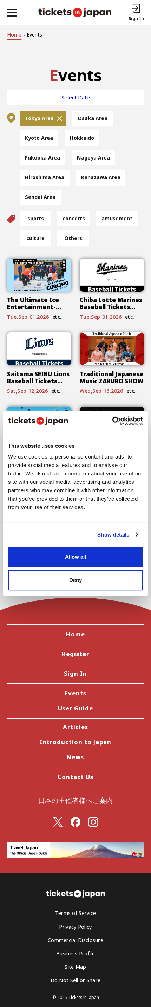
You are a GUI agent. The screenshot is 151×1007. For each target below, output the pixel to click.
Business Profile (75, 953)
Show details (113, 535)
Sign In (75, 673)
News (75, 757)
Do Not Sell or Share (76, 980)
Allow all (75, 557)
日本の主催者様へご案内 (75, 800)
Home (14, 34)
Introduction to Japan (75, 742)
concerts (74, 218)
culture (35, 238)
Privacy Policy (75, 926)
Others (73, 238)
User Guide (75, 708)
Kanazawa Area (100, 177)
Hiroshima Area (44, 177)
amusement (116, 218)
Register (75, 654)
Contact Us (75, 777)
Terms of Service (75, 913)
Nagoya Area (93, 157)
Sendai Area (40, 197)
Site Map (75, 966)
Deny (75, 580)
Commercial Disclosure (75, 940)
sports (35, 218)
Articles (75, 727)
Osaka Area (92, 118)
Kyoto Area (39, 138)
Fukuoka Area (42, 157)
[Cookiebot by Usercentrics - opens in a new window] (112, 420)
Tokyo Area (39, 118)
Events (75, 693)
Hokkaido (82, 138)
